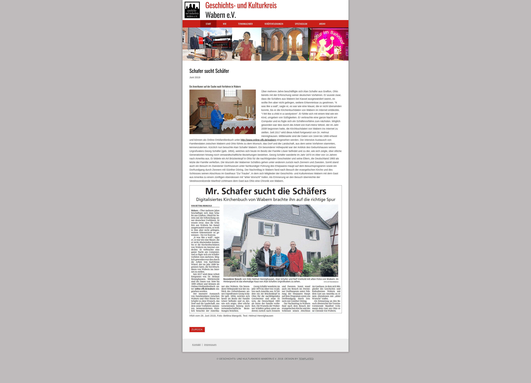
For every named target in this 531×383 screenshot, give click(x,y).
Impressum (210, 344)
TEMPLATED (306, 358)
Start (208, 23)
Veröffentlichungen (274, 23)
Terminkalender (245, 23)
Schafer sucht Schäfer (209, 70)
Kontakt (196, 344)
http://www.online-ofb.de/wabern (258, 139)
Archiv (322, 23)
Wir (224, 23)
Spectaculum (301, 23)
